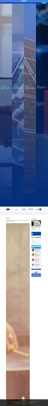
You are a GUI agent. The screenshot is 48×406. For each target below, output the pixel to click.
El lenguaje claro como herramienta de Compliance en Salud (37, 259)
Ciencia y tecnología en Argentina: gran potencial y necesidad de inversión (37, 250)
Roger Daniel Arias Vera (36, 275)
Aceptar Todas (24, 404)
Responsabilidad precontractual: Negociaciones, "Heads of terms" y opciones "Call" (37, 255)
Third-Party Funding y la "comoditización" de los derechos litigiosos (37, 264)
